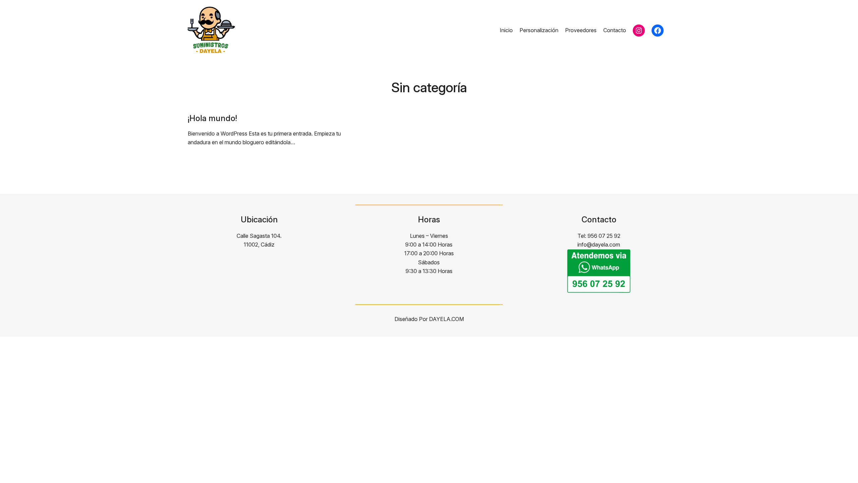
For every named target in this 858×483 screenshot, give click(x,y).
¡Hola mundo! (212, 118)
